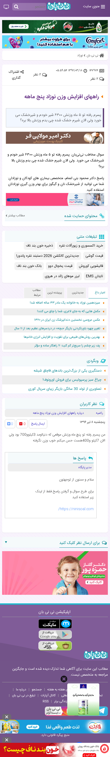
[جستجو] (16, 7)
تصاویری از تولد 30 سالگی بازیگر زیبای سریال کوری (64, 389)
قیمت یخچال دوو (60, 266)
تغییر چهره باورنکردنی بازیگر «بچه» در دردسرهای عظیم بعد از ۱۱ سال (57, 328)
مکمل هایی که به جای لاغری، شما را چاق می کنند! (68, 311)
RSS (46, 701)
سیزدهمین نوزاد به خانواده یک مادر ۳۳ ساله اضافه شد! (65, 302)
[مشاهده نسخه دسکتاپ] (6, 7)
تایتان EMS (94, 276)
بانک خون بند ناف (29, 266)
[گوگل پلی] (55, 634)
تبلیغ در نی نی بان (23, 695)
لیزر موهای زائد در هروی (62, 276)
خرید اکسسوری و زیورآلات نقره (81, 246)
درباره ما (21, 689)
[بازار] (55, 645)
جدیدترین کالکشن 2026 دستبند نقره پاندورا (47, 256)
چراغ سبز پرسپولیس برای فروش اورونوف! (72, 380)
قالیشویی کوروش (91, 266)
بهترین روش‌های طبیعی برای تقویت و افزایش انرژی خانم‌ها (62, 337)
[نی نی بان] (59, 6)
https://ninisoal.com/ (76, 509)
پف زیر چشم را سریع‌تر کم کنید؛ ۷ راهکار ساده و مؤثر (67, 345)
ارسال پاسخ (38, 423)
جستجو (37, 689)
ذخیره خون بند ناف (39, 246)
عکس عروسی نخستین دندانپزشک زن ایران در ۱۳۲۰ (67, 320)
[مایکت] (55, 624)
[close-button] (64, 679)
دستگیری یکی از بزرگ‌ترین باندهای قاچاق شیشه (67, 371)
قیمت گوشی (94, 256)
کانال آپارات (48, 695)
